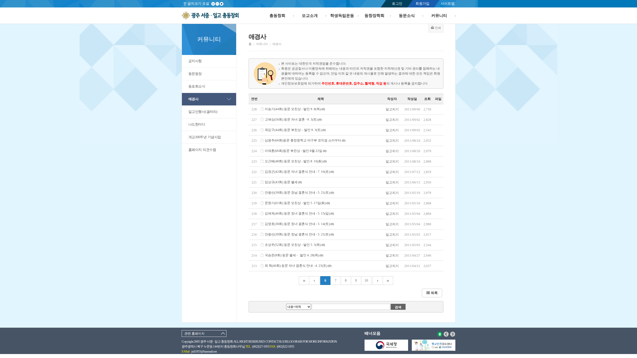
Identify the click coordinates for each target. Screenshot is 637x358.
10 (366, 280)
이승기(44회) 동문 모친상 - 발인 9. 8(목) (295, 109)
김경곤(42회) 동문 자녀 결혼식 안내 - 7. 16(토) (299, 172)
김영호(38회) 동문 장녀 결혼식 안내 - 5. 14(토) (299, 224)
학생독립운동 (342, 15)
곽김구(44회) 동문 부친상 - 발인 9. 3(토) (295, 130)
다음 (452, 334)
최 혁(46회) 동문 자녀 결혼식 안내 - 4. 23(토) (298, 266)
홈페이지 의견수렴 (202, 150)
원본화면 (221, 4)
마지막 (388, 280)
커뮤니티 (439, 15)
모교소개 (310, 15)
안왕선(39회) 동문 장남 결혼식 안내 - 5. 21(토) (299, 192)
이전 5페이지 (314, 280)
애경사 (193, 99)
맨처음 (304, 280)
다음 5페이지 (377, 280)
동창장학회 (374, 15)
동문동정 (195, 74)
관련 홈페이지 (194, 333)
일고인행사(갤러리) (202, 112)
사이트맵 (448, 3)
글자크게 (213, 4)
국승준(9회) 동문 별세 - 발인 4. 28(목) (294, 255)
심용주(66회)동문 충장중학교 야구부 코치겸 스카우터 (305, 140)
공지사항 (195, 61)
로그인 (397, 3)
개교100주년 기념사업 (204, 137)
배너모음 (372, 333)
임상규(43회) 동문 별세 (283, 182)
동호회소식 (196, 86)
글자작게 (217, 4)
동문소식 (407, 15)
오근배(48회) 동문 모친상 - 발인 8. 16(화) (296, 161)
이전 (446, 334)
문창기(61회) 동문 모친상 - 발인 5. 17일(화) (297, 203)
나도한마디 (196, 124)
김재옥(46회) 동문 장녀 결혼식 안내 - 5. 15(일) (299, 213)
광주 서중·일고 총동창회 (210, 16)
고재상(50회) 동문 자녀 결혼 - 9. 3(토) (293, 119)
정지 (439, 334)
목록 (434, 293)
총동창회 (277, 15)
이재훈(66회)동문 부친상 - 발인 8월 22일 (295, 151)
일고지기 (392, 109)
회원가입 (422, 3)
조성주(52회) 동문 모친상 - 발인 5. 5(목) (295, 245)
